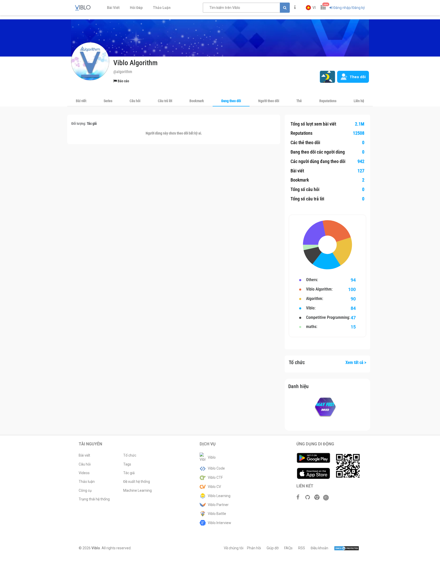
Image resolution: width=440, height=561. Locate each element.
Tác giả (129, 473)
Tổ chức (129, 455)
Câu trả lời (165, 101)
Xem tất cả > (356, 362)
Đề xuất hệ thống (136, 482)
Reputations (327, 101)
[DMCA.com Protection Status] (346, 548)
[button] (310, 8)
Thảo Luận (162, 8)
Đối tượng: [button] (84, 123)
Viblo (212, 457)
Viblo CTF (215, 477)
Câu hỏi (135, 101)
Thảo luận (87, 482)
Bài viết (81, 101)
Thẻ (299, 101)
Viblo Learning (219, 496)
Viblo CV (214, 487)
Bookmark (196, 101)
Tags (127, 464)
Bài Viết (113, 8)
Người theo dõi (268, 101)
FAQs (288, 548)
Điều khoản (319, 548)
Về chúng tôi (233, 548)
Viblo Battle (217, 514)
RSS (301, 548)
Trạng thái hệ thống (94, 499)
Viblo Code (216, 468)
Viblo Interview (219, 523)
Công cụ (85, 490)
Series (108, 101)
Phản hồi (254, 548)
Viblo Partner (218, 505)
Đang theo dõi (231, 101)
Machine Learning (137, 490)
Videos (84, 473)
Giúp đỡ (273, 548)
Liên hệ (359, 101)
